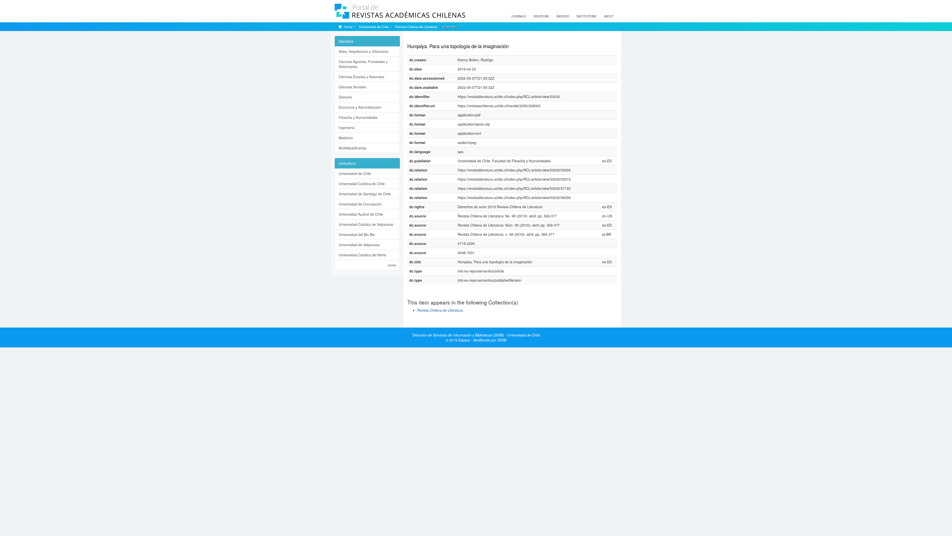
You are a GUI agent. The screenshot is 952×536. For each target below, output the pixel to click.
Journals (518, 16)
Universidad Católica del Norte (362, 254)
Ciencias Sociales (352, 86)
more (392, 265)
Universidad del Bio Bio (357, 234)
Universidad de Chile (374, 26)
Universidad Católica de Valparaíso (366, 224)
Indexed (563, 16)
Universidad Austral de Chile (361, 214)
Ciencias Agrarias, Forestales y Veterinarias (363, 64)
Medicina (346, 137)
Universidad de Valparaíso (359, 244)
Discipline (541, 16)
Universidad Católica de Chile (362, 183)
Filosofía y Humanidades (358, 117)
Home (348, 26)
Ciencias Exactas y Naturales (361, 76)
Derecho (345, 97)
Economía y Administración (360, 107)
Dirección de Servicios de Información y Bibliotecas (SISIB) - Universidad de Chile (476, 335)
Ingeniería (347, 127)
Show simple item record (426, 38)
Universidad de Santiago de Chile (365, 193)
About (609, 16)
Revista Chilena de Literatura (416, 26)
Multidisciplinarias (352, 147)
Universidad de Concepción (360, 203)
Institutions (586, 16)
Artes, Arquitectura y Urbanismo (364, 51)
